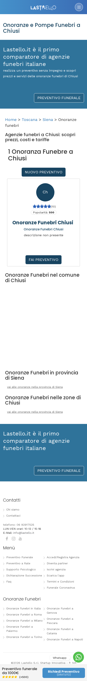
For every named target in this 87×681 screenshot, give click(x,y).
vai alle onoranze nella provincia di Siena (35, 387)
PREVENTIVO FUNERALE (59, 98)
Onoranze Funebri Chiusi (42, 222)
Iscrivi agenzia (56, 569)
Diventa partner (57, 563)
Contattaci (13, 515)
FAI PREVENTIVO (43, 259)
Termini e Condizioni (60, 581)
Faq (8, 581)
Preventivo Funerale (19, 557)
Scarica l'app (55, 575)
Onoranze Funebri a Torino (24, 637)
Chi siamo (12, 509)
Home (11, 119)
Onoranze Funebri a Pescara (60, 621)
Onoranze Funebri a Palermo (19, 628)
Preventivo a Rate (18, 563)
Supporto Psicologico (21, 569)
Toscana (29, 119)
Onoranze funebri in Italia (23, 608)
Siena (48, 119)
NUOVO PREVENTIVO (43, 172)
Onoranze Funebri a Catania (60, 631)
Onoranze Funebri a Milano (24, 620)
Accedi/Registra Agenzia (63, 557)
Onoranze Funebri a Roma (24, 614)
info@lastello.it (23, 532)
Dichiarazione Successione (24, 575)
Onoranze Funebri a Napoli (65, 639)
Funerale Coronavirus (61, 587)
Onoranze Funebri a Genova (60, 610)
